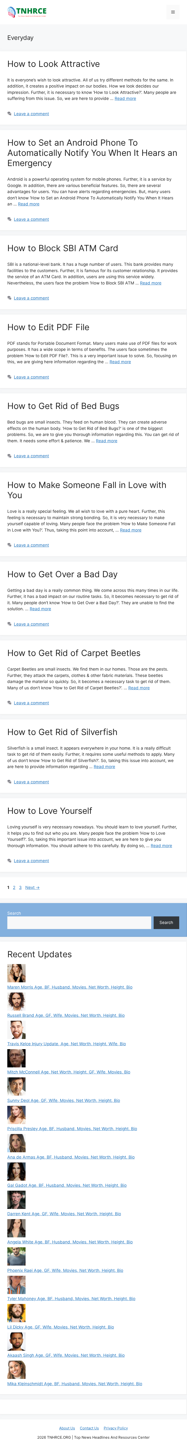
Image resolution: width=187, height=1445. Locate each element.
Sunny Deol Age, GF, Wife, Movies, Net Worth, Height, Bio (63, 1100)
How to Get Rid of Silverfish (62, 732)
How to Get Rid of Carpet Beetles (73, 653)
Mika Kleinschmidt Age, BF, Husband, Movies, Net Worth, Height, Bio (74, 1383)
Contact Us (89, 1428)
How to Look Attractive (53, 64)
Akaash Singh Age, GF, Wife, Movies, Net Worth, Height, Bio (66, 1355)
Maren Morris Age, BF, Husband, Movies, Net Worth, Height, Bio (69, 987)
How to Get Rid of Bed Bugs (63, 406)
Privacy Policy (116, 1428)
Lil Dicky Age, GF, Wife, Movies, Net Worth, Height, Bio (60, 1327)
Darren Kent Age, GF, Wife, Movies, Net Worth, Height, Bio (64, 1213)
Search (14, 913)
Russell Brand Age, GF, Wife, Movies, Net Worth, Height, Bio (66, 1015)
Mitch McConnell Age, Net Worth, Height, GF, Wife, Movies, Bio (68, 1072)
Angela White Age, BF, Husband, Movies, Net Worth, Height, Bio (70, 1242)
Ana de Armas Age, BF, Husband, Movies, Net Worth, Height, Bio (71, 1157)
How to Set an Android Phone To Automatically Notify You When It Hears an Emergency (92, 152)
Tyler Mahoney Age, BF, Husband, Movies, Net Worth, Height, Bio (71, 1298)
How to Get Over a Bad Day (62, 574)
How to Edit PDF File (48, 327)
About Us (67, 1428)
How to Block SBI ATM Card (62, 248)
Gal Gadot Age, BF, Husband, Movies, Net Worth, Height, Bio (67, 1185)
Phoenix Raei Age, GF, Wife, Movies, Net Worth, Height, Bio (65, 1270)
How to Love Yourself (49, 811)
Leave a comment (31, 113)
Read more (125, 98)
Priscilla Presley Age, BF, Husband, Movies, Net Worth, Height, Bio (72, 1128)
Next (32, 887)
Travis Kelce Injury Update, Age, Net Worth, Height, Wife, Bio (66, 1043)
